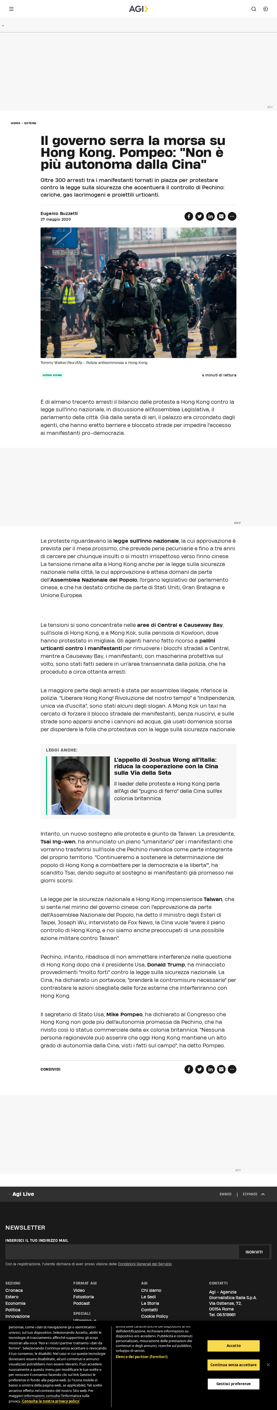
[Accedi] (265, 9)
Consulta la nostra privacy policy (50, 1401)
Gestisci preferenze (233, 1383)
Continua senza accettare (233, 1364)
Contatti (149, 1309)
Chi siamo (151, 1290)
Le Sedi (148, 1296)
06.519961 (226, 1314)
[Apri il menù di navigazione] (11, 9)
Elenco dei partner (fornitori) (141, 1356)
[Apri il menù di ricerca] (253, 9)
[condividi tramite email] (221, 216)
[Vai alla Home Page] (138, 9)
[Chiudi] (268, 1365)
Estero (30, 123)
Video (79, 1290)
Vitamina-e (84, 1320)
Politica (12, 1309)
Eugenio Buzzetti (59, 214)
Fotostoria (83, 1296)
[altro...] (232, 216)
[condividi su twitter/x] (199, 216)
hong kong (52, 375)
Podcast (81, 1303)
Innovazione (17, 1316)
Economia (15, 1303)
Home (15, 123)
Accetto (234, 1345)
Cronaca (14, 1290)
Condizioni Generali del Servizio (145, 1264)
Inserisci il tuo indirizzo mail (36, 1240)
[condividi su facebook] (188, 216)
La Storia (150, 1303)
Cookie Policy (154, 1316)
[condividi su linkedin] (210, 216)
